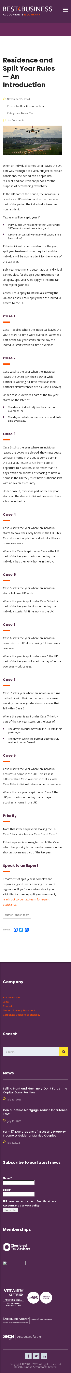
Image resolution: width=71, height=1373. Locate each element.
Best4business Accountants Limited (35, 1367)
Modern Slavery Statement (19, 1010)
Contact (7, 1006)
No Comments (16, 120)
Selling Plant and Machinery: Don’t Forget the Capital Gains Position (35, 1090)
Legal (6, 1001)
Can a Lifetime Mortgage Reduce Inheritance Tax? (35, 1112)
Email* (7, 1189)
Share (6, 929)
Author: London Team (17, 915)
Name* (7, 1178)
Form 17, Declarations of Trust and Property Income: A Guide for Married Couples (34, 1134)
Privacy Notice (11, 997)
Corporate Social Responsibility (21, 1014)
